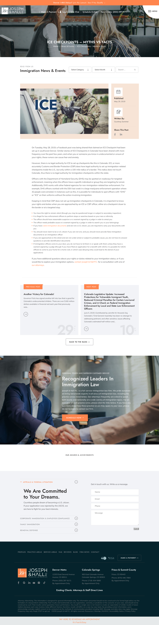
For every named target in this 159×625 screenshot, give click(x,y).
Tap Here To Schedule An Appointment (79, 620)
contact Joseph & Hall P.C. (86, 262)
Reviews (67, 552)
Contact (95, 552)
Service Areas (50, 552)
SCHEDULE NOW (73, 418)
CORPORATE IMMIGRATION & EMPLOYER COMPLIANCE (45, 518)
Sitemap (97, 611)
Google (24, 582)
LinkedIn (121, 134)
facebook (115, 134)
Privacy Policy (130, 611)
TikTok (44, 582)
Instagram (39, 582)
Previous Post (33, 287)
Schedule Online (90, 12)
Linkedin (29, 582)
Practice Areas (34, 552)
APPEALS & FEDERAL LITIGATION (38, 482)
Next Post (91, 287)
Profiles (22, 552)
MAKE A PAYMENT (128, 558)
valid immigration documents (54, 226)
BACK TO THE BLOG (78, 342)
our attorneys (38, 265)
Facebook (19, 582)
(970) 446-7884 (124, 578)
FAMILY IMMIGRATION (30, 524)
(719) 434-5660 (94, 580)
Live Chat (75, 12)
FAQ (60, 552)
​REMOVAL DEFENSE (29, 530)
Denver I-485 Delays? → (79, 3)
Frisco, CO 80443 (118, 574)
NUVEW (105, 611)
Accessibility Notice (117, 611)
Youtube (34, 582)
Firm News (84, 552)
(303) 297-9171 (120, 12)
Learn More (26, 314)
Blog (75, 552)
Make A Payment (48, 12)
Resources (89, 611)
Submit (136, 529)
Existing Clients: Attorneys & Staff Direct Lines (79, 590)
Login (65, 12)
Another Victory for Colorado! (39, 294)
